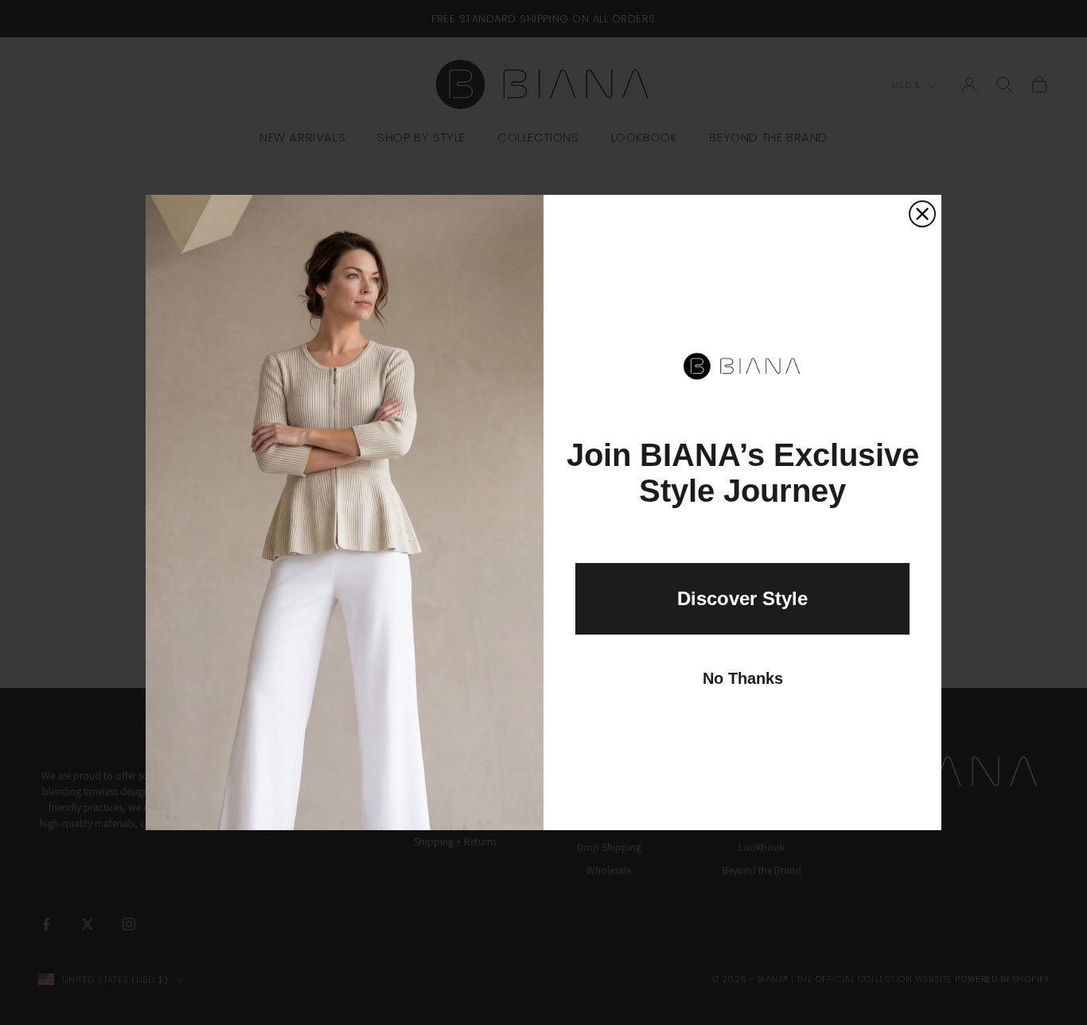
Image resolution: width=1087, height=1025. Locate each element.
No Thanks (743, 678)
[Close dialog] (922, 214)
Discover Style (742, 598)
